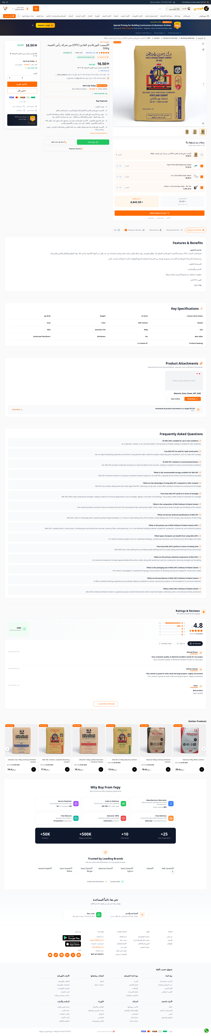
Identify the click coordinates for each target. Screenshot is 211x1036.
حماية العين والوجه (63, 1007)
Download (191, 399)
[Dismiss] (33, 25)
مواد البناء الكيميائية (131, 976)
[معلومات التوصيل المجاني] (93, 93)
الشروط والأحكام (143, 944)
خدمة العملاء (100, 951)
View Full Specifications (98, 133)
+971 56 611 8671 (97, 954)
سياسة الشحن (144, 947)
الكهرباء (101, 1001)
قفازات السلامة (64, 1014)
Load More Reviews (107, 704)
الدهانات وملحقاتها (97, 976)
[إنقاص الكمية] (122, 166)
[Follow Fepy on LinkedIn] (61, 955)
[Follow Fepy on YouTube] (50, 955)
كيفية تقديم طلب (121, 951)
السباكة (135, 1001)
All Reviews (195, 643)
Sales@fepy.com (98, 947)
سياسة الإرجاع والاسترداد (141, 940)
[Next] (203, 83)
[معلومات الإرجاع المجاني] (99, 71)
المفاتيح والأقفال (64, 1021)
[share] (203, 49)
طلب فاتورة (8, 16)
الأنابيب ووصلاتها (133, 1007)
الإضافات (135, 988)
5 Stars (181, 643)
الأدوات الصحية (167, 1001)
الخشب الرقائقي (167, 992)
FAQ (115, 230)
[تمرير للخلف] (193, 16)
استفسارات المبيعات (97, 944)
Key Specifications (172, 230)
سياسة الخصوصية (143, 937)
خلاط (170, 1007)
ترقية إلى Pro (31, 123)
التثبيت (136, 981)
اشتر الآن (21, 91)
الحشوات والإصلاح (132, 995)
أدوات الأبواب (65, 1017)
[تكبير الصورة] (203, 123)
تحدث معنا (123, 940)
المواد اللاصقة (133, 985)
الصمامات (135, 1014)
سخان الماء (134, 1017)
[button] (97, 53)
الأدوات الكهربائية (63, 976)
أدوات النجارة (65, 992)
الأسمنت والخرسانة (166, 981)
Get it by (13, 765)
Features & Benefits (194, 230)
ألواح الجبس (168, 988)
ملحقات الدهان (99, 985)
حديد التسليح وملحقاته (165, 985)
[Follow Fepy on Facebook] (78, 955)
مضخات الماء (134, 1021)
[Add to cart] (33, 769)
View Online (175, 399)
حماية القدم (65, 1010)
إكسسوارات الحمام (166, 1010)
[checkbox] (201, 154)
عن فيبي (169, 937)
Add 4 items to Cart (158, 213)
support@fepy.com (97, 940)
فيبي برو (124, 947)
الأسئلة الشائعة (122, 944)
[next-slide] (173, 871)
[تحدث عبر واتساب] (206, 1030)
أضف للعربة (20, 84)
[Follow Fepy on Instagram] (67, 955)
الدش (170, 1014)
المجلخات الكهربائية (63, 985)
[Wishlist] (203, 44)
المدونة (170, 940)
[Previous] (7, 749)
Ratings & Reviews (133, 230)
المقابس (101, 1017)
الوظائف (169, 944)
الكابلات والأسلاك (98, 1007)
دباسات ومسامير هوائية (62, 995)
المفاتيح (101, 1014)
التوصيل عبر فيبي (121, 954)
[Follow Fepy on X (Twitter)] (73, 955)
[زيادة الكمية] (117, 166)
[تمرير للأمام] (18, 16)
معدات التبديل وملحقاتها (96, 1010)
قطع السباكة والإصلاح (131, 1010)
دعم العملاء (123, 937)
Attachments (154, 230)
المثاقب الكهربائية (63, 981)
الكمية (35, 73)
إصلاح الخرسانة (133, 992)
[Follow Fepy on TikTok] (56, 955)
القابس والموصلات (98, 1021)
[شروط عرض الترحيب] (56, 75)
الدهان (102, 981)
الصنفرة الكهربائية (63, 988)
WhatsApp (91, 142)
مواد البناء (168, 976)
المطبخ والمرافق (167, 1017)
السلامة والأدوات (63, 1001)
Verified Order (165, 643)
